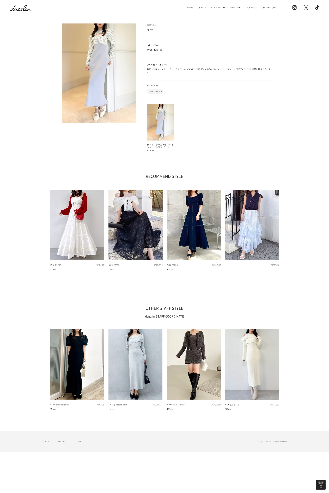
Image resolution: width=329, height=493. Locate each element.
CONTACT (79, 441)
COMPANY (61, 441)
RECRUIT (45, 441)
